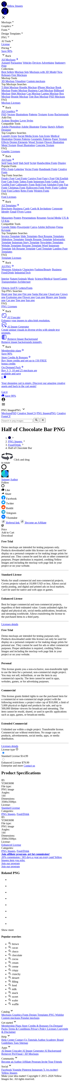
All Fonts (6, 159)
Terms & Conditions (19, 1028)
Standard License (10, 807)
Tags (16, 1042)
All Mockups (8, 59)
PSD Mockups (57, 96)
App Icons (44, 136)
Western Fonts (41, 190)
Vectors (11, 114)
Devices (36, 62)
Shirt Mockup (18, 93)
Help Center (8, 1039)
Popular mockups (30, 1017)
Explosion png (14, 297)
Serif (3, 163)
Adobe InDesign (47, 227)
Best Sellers (7, 72)
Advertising (47, 62)
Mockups (6, 1014)
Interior (5, 278)
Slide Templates (29, 236)
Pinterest (27, 1069)
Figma (43, 126)
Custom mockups (36, 81)
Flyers (20, 211)
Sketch (51, 126)
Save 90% (6, 51)
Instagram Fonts (42, 181)
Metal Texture (8, 145)
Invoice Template (10, 236)
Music (31, 278)
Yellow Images (9, 1072)
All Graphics (8, 111)
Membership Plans (11, 1025)
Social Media (54, 217)
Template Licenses (11, 257)
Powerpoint (23, 227)
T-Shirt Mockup (10, 87)
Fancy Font (48, 178)
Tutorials (33, 1039)
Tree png (20, 300)
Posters (17, 217)
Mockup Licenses (10, 102)
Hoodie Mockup (28, 87)
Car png (10, 300)
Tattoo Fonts (26, 181)
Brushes (14, 120)
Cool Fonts (21, 178)
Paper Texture (59, 139)
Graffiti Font (8, 184)
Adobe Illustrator (30, 126)
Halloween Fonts (35, 187)
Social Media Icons (28, 136)
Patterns (33, 114)
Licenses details (9, 624)
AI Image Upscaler (11, 1050)
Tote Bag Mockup (38, 96)
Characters (28, 269)
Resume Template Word (35, 245)
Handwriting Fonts (47, 163)
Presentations (29, 217)
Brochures (6, 208)
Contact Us (21, 1039)
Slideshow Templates (12, 239)
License (5, 44)
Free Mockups (19, 75)
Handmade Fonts (48, 169)
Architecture (24, 281)
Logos (27, 211)
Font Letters (13, 190)
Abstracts (17, 269)
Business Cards (21, 208)
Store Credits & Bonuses (35, 1025)
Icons (51, 114)
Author (14, 479)
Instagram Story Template (25, 242)
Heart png (6, 294)
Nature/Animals (18, 278)
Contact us (29, 765)
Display (62, 163)
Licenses (52, 1028)
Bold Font (40, 184)
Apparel (5, 62)
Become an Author (11, 1061)
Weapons (6, 269)
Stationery (60, 62)
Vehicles (27, 62)
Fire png (26, 294)
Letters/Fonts (25, 288)
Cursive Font (35, 178)
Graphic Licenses (10, 151)
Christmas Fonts (16, 187)
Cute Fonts (13, 181)
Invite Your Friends (51, 1061)
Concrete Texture (45, 145)
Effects (5, 142)
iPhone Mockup (46, 87)
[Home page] (10, 438)
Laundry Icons (9, 136)
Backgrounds (61, 114)
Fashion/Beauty (42, 269)
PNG (52, 1014)
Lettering (19, 169)
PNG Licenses (9, 306)
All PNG (6, 266)
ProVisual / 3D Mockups (25, 1053)
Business (57, 269)
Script (33, 163)
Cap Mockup (34, 93)
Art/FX (14, 288)
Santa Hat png (39, 294)
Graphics (17, 1014)
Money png (52, 297)
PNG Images (8, 814)
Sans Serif (12, 163)
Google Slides (8, 227)
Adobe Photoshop (11, 126)
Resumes (41, 217)
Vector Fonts (31, 169)
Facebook (6, 1069)
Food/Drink (7, 272)
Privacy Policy (39, 1028)
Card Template (44, 248)
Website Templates (11, 245)
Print (3, 65)
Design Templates (39, 1014)
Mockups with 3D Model (43, 72)
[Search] (36, 420)
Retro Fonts (27, 190)
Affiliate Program (31, 1061)
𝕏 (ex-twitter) (50, 1069)
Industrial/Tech (23, 272)
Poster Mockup (19, 90)
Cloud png (53, 294)
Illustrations (22, 114)
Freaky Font (7, 178)
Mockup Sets (22, 72)
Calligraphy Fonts (25, 184)
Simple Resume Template (38, 239)
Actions (5, 120)
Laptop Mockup (50, 93)
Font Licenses (8, 196)
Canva (33, 227)
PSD (3, 114)
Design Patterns (21, 139)
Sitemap (23, 1042)
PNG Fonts (7, 169)
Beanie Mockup (19, 96)
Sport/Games (60, 278)
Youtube (17, 1069)
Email (13, 211)
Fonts (25, 1014)
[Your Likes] (3, 395)
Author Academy (47, 1039)
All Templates (8, 205)
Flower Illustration (54, 142)
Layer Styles (26, 120)
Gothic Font (57, 181)
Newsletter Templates (51, 242)
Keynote (6, 230)
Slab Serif (24, 163)
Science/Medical (43, 278)
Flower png (28, 297)
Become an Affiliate (35, 522)
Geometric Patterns (41, 139)
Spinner (5, 479)
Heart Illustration (26, 145)
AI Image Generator (33, 1050)
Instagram (37, 1069)
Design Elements (19, 142)
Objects (5, 288)
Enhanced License (11, 844)
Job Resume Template (24, 248)
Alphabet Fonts (55, 184)
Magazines (7, 217)
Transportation (9, 281)
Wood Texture (36, 142)
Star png (17, 294)
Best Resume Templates (51, 236)
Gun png (40, 297)
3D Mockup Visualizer (13, 81)
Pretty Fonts (51, 187)
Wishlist (59, 1014)
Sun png (30, 300)
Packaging (16, 62)
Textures (42, 114)
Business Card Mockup (40, 90)
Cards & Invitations (40, 208)
